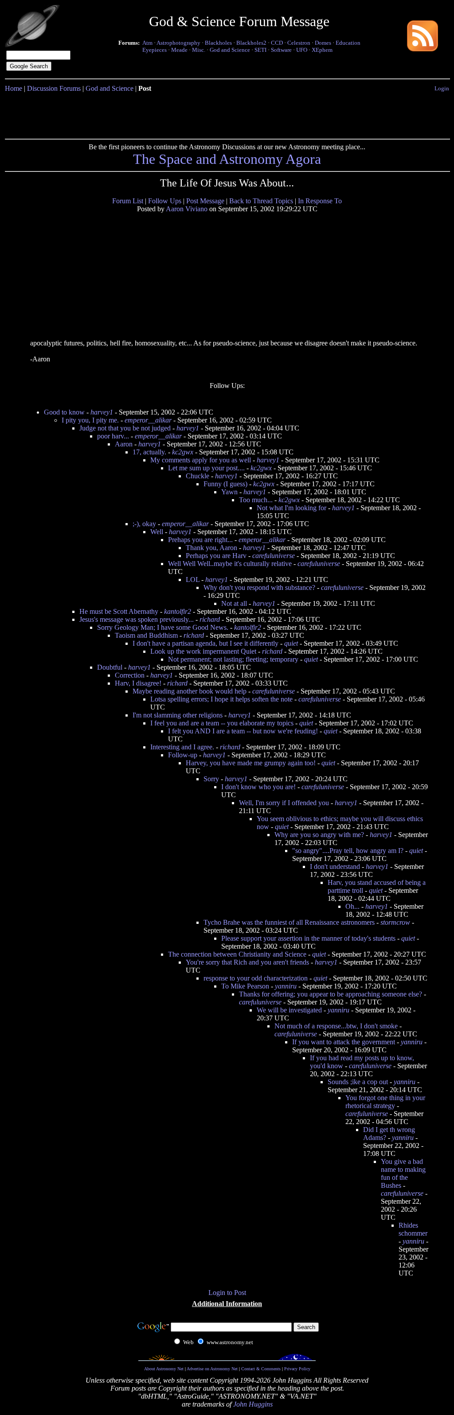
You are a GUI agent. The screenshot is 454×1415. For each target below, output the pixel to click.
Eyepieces (154, 50)
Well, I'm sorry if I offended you (284, 802)
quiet (291, 643)
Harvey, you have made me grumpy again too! (251, 763)
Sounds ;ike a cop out (358, 1081)
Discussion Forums (54, 88)
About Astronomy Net (164, 1368)
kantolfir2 (177, 611)
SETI (260, 50)
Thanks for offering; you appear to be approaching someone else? (330, 994)
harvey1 (101, 412)
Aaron (124, 444)
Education (348, 42)
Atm (147, 42)
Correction (130, 675)
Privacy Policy (297, 1368)
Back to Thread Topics (261, 201)
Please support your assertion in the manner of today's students (308, 938)
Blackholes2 (251, 42)
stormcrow (395, 922)
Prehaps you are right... (200, 539)
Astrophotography (178, 42)
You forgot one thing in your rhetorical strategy (385, 1101)
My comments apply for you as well (200, 460)
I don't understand (335, 866)
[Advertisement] (227, 114)
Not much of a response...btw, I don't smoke (336, 1026)
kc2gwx (182, 452)
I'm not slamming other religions (178, 715)
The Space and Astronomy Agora (227, 159)
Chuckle (197, 476)
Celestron (298, 42)
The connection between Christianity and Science (237, 954)
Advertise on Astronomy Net (212, 1368)
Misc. (198, 50)
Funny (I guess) (225, 484)
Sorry (211, 779)
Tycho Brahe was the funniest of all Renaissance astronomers (289, 922)
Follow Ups (164, 201)
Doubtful (109, 667)
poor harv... (113, 436)
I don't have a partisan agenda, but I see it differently (205, 643)
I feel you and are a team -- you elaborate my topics (222, 723)
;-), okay (144, 523)
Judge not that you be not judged (125, 428)
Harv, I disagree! (138, 683)
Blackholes (218, 42)
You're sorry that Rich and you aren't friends (247, 962)
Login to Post (227, 1292)
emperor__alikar (148, 420)
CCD (277, 42)
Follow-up (182, 755)
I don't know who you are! (258, 787)
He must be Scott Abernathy (118, 611)
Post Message (205, 201)
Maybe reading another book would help (190, 691)
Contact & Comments (261, 1368)
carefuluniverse (273, 555)
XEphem (322, 50)
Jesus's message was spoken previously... (136, 619)
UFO (301, 50)
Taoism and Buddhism (146, 635)
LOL (193, 579)
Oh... (352, 906)
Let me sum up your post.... (206, 468)
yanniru (286, 986)
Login (441, 88)
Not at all (234, 603)
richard (210, 619)
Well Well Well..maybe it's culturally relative (230, 563)
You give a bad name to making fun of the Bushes (403, 1173)
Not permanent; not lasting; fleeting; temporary (233, 659)
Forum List (127, 201)
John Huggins (253, 1404)
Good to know (64, 412)
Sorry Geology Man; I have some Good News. (162, 627)
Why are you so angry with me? (319, 834)
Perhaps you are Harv (216, 555)
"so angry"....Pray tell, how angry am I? (347, 850)
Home (13, 88)
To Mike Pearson (245, 986)
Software (281, 50)
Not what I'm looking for (291, 508)
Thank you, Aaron (211, 547)
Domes (323, 42)
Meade (179, 50)
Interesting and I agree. (182, 747)
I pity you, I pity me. (90, 420)
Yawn (229, 492)
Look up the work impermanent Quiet (203, 651)
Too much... (256, 500)
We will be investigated (289, 1010)
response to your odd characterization (256, 978)
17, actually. (149, 452)
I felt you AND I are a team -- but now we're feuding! (243, 731)
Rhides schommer (413, 1229)
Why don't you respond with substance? (259, 587)
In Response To (320, 201)
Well (156, 531)
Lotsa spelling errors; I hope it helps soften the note (221, 699)
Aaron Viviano (186, 209)
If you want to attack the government (343, 1042)
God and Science (230, 50)
